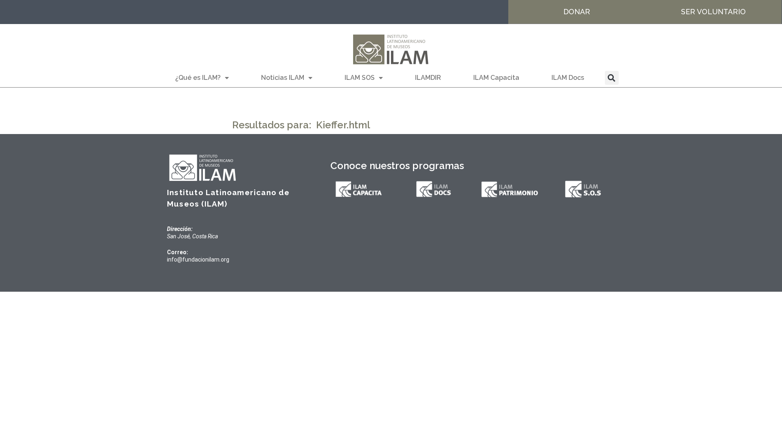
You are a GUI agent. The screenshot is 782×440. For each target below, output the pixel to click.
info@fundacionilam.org (198, 259)
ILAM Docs (567, 77)
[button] (612, 78)
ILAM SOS (360, 77)
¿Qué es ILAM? (198, 77)
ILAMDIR (428, 77)
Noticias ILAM (282, 77)
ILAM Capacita (496, 77)
